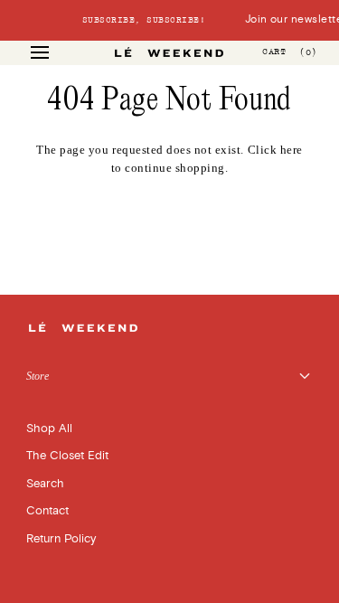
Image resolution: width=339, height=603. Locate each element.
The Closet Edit (67, 455)
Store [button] (37, 376)
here (291, 149)
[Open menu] (56, 52)
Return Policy (61, 539)
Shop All (49, 428)
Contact (47, 511)
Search (45, 483)
